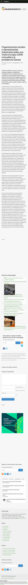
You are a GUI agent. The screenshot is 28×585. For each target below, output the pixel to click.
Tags (23, 479)
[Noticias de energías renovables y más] (14, 9)
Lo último (11, 479)
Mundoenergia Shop (7, 554)
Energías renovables (7, 531)
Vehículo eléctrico (6, 534)
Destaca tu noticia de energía (9, 548)
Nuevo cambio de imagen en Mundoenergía (10, 489)
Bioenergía (5, 529)
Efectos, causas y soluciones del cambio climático (11, 481)
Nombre (19, 387)
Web (16, 395)
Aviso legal (11, 578)
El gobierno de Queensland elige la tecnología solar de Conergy (13, 296)
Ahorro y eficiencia (7, 532)
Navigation (6, 1)
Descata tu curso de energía (9, 551)
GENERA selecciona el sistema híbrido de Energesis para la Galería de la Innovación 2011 (15, 328)
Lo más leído (5, 479)
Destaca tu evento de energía (9, 550)
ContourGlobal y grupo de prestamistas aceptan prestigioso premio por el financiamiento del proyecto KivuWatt (13, 306)
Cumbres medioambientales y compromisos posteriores (13, 485)
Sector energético (6, 537)
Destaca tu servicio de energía (9, 553)
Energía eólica (6, 527)
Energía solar (5, 526)
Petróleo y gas (6, 540)
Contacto (6, 578)
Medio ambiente (6, 535)
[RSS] (22, 342)
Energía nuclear (6, 538)
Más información (22, 518)
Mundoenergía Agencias (7, 62)
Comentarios (17, 479)
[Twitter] (22, 345)
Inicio (3, 578)
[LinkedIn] (6, 348)
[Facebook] (4, 348)
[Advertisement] (14, 26)
